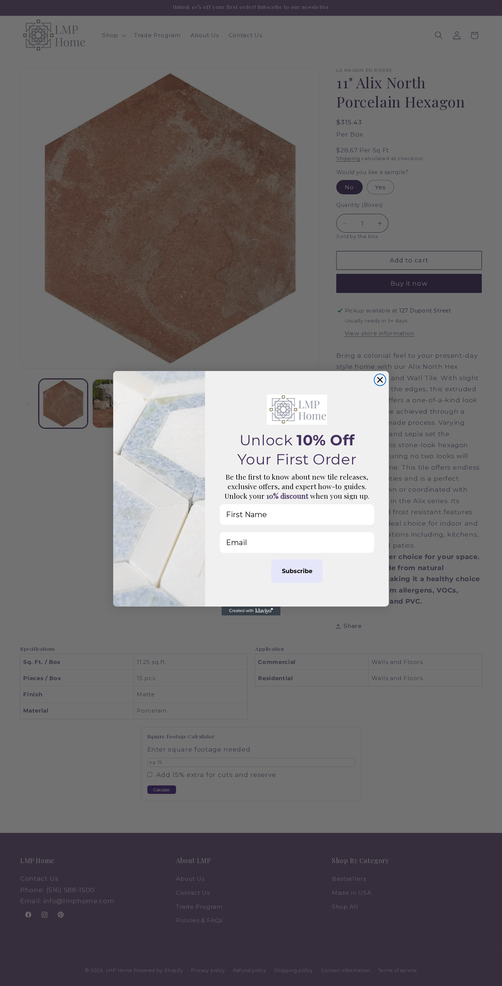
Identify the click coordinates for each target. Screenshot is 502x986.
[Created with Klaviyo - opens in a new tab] (251, 611)
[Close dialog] (380, 380)
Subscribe (297, 571)
